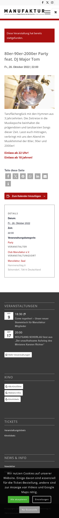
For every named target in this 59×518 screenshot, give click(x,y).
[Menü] (45, 12)
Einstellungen (42, 499)
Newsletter (9, 466)
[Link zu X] (47, 2)
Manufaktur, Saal (16, 260)
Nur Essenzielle (29, 509)
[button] (8, 176)
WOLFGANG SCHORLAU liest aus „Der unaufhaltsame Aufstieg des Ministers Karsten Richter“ (33, 340)
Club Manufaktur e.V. (19, 252)
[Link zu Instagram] (52, 2)
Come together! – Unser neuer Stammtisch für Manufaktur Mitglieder (32, 322)
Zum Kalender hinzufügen (26, 196)
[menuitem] (48, 12)
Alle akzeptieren (18, 499)
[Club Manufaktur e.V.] (24, 12)
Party (10, 242)
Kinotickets (9, 435)
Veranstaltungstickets (15, 430)
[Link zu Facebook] (42, 2)
